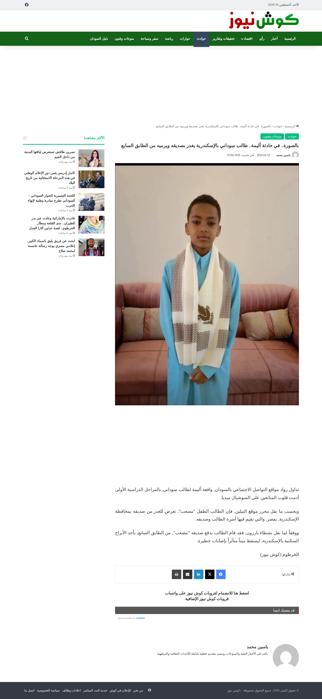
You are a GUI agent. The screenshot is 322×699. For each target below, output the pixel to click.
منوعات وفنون (124, 38)
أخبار (274, 38)
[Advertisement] (161, 84)
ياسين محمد (283, 155)
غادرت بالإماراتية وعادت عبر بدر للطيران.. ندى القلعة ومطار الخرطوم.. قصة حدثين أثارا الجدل (52, 223)
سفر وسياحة (149, 38)
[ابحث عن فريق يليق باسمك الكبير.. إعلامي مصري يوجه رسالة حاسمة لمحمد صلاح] (91, 247)
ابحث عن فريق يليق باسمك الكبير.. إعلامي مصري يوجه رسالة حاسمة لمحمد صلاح (50, 246)
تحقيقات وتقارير (224, 38)
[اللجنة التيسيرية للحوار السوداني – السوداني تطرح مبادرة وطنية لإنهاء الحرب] (91, 202)
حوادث (201, 38)
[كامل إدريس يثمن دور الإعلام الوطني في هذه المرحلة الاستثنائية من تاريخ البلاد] (91, 179)
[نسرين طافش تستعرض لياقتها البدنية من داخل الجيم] (91, 158)
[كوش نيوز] (263, 20)
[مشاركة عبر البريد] (187, 574)
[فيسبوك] (221, 574)
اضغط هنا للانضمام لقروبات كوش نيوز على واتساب (207, 593)
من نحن (138, 690)
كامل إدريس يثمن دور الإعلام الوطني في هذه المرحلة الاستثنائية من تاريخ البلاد (49, 178)
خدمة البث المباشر (95, 690)
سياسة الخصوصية (48, 690)
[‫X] (210, 574)
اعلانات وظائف (71, 690)
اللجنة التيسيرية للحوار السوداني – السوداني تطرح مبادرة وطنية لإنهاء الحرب (51, 200)
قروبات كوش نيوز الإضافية (207, 599)
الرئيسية (290, 38)
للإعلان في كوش (120, 690)
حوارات (185, 38)
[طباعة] (176, 574)
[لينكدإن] (198, 574)
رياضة (169, 38)
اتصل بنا (29, 690)
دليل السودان (99, 38)
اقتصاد (248, 38)
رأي (261, 38)
